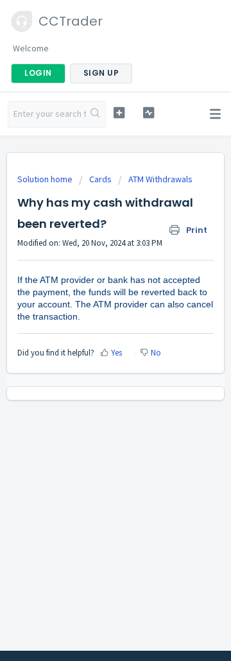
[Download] (91, 321)
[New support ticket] (119, 112)
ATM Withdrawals (160, 179)
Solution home (45, 179)
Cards (100, 179)
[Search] (95, 114)
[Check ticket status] (148, 112)
